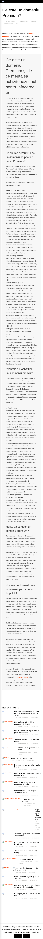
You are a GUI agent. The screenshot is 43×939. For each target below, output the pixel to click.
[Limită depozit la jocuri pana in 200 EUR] (7, 875)
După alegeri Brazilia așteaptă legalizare (26, 843)
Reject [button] (26, 936)
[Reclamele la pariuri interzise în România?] (7, 764)
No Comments (23, 21)
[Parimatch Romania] (10, 858)
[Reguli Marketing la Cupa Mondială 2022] (17, 809)
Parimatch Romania (27, 859)
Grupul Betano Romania (28, 800)
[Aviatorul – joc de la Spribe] (5, 757)
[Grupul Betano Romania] (11, 798)
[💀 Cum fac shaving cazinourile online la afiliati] (6, 867)
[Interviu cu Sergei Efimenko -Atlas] (9, 747)
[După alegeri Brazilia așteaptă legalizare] (7, 841)
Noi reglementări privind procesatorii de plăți (24, 723)
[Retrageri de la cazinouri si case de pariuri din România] (7, 884)
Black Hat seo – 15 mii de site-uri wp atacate (27, 774)
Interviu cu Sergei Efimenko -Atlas (29, 749)
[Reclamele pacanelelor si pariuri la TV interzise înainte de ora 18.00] (7, 711)
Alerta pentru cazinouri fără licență (25, 852)
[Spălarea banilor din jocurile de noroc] (7, 738)
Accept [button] (17, 936)
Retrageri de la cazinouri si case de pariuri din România (27, 886)
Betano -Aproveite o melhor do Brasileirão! (27, 835)
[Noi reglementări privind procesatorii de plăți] (7, 721)
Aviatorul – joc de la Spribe (21, 758)
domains (7, 23)
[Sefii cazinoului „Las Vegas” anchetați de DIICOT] (7, 790)
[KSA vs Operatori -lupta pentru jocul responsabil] (7, 730)
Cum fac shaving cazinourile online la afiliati (25, 869)
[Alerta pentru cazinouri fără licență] (7, 850)
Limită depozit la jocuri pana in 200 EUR (26, 877)
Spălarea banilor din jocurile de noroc (26, 740)
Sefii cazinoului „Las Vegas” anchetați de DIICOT (25, 792)
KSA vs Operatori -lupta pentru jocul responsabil (26, 732)
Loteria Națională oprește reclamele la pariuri (24, 783)
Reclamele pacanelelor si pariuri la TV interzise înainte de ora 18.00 (27, 713)
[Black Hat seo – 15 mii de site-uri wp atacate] (7, 772)
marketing (14, 23)
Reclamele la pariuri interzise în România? (27, 766)
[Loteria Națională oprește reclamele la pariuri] (7, 781)
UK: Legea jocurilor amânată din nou (27, 895)
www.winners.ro (22, 677)
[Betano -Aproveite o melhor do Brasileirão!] (8, 833)
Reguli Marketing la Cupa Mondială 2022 (38, 814)
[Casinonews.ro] (7, 2)
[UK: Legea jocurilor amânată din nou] (7, 893)
